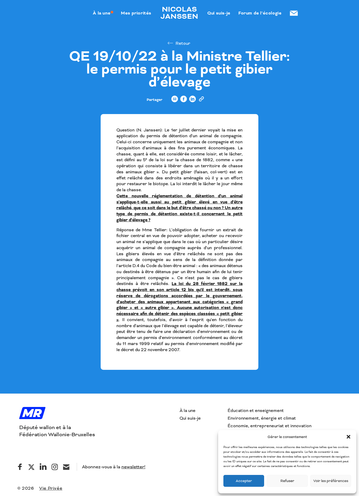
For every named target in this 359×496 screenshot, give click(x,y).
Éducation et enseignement (256, 410)
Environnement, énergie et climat (262, 418)
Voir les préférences (330, 481)
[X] (31, 466)
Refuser (287, 481)
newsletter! (133, 467)
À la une (188, 410)
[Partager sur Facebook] (183, 101)
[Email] (66, 466)
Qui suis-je (190, 418)
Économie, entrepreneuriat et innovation (269, 426)
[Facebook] (20, 466)
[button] (348, 436)
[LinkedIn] (43, 466)
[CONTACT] (293, 13)
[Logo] (32, 413)
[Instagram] (54, 466)
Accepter (244, 481)
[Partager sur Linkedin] (192, 101)
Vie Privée (50, 488)
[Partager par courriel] (174, 101)
